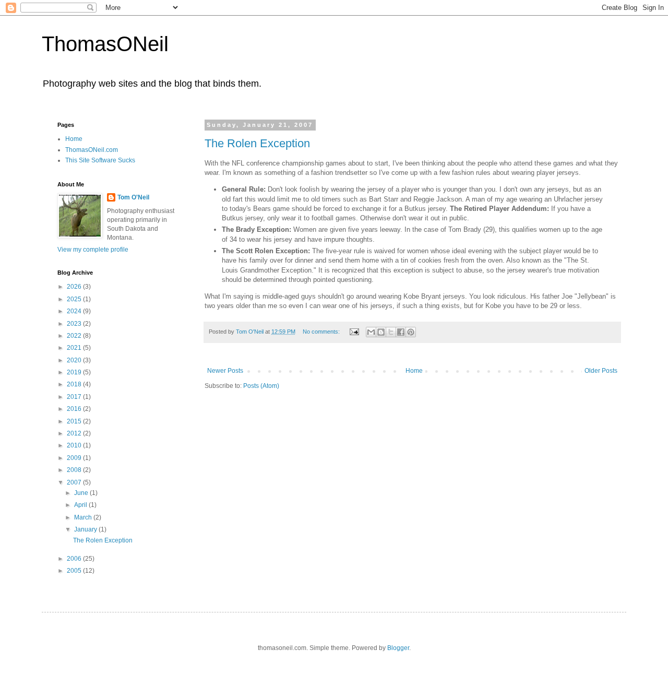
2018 (75, 384)
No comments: (322, 331)
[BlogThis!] (381, 332)
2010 (75, 445)
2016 (75, 408)
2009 (75, 458)
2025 (75, 299)
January (86, 529)
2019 (75, 372)
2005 (75, 570)
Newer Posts (225, 370)
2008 (75, 470)
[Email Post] (354, 331)
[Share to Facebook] (401, 332)
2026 (75, 286)
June (82, 493)
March (83, 517)
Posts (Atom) (261, 385)
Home (414, 370)
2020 (75, 360)
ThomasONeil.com (91, 150)
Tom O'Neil (133, 197)
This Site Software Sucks (100, 160)
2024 (75, 311)
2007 (75, 482)
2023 (75, 323)
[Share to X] (391, 332)
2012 (75, 433)
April (81, 505)
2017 (75, 396)
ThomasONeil (105, 43)
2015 (75, 421)
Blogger (398, 648)
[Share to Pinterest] (410, 332)
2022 (75, 335)
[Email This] (371, 332)
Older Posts (600, 370)
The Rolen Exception (257, 143)
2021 (75, 347)
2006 (75, 558)
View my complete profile (92, 249)
